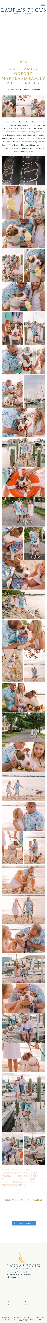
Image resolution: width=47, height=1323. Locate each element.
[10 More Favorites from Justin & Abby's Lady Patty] (23, 1210)
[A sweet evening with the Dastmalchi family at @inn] (14, 1210)
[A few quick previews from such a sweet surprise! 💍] (43, 1216)
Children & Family (29, 89)
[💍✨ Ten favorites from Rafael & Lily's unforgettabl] (23, 1216)
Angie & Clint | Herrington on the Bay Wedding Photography (23, 1182)
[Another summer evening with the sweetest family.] (43, 1210)
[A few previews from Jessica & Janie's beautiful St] (4, 1216)
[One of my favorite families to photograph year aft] (4, 1210)
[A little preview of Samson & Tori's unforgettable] (33, 1216)
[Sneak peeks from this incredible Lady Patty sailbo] (33, 1210)
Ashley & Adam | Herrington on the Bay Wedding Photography (20, 1172)
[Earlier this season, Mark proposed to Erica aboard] (14, 1216)
